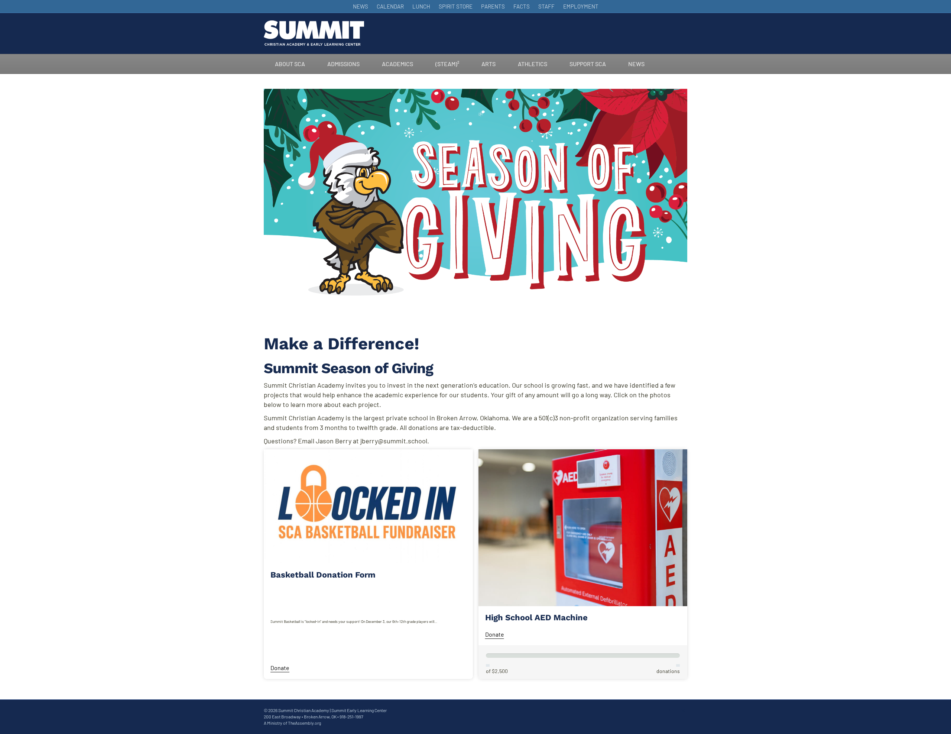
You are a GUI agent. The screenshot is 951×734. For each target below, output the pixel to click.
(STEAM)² (447, 63)
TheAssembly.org (304, 722)
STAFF (546, 6)
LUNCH (421, 6)
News (636, 63)
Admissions (343, 63)
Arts (488, 63)
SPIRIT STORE (456, 6)
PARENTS (493, 6)
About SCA (290, 63)
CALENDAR (390, 6)
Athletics (532, 63)
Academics (397, 63)
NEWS (360, 6)
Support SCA (587, 63)
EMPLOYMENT (580, 6)
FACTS (521, 6)
